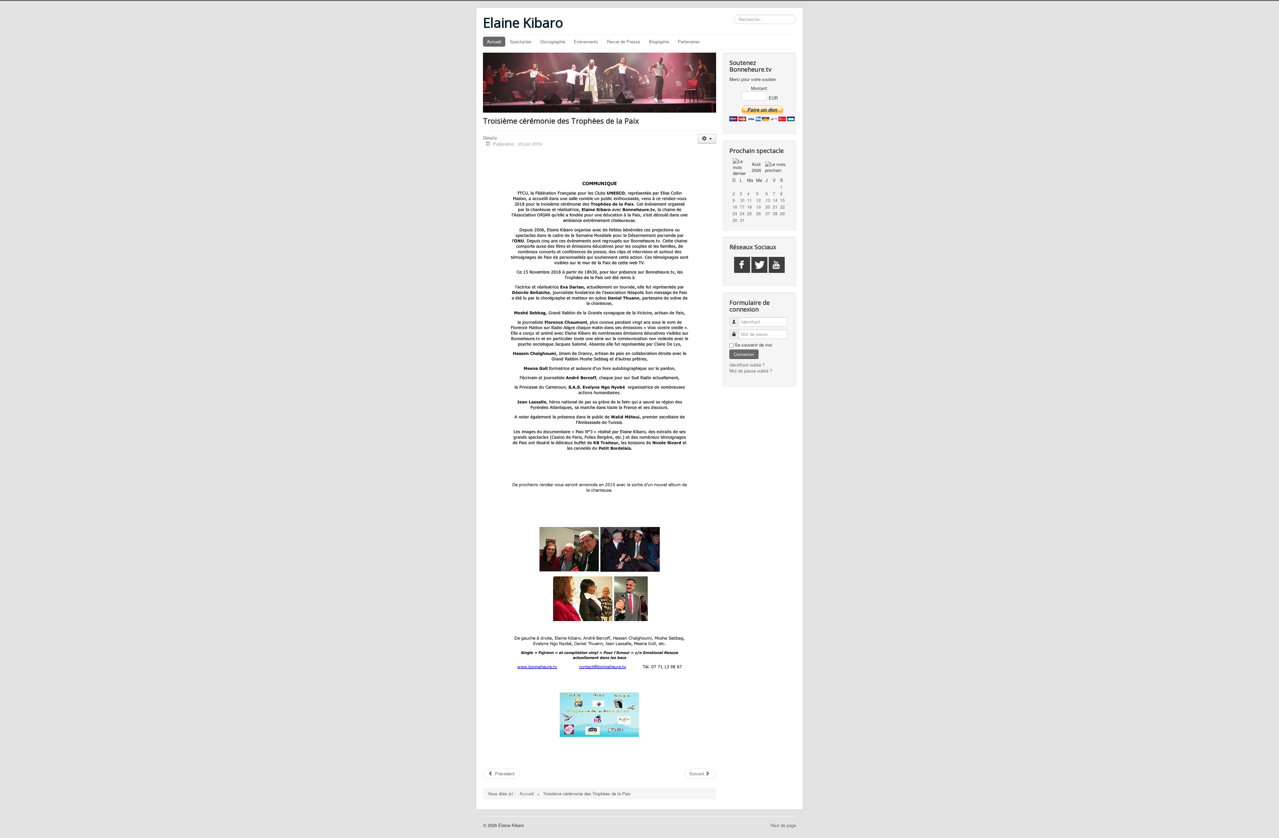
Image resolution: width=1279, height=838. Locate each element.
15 (782, 200)
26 (758, 213)
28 (775, 213)
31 (742, 220)
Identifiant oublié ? (747, 365)
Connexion (744, 354)
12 (758, 200)
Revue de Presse (623, 41)
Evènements (586, 41)
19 (758, 207)
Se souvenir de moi (753, 345)
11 (749, 200)
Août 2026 (756, 167)
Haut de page (783, 825)
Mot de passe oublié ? (750, 371)
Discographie (552, 41)
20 (767, 207)
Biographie (659, 41)
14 (775, 200)
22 (782, 207)
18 (749, 207)
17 (742, 207)
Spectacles (521, 41)
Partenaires (689, 41)
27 (767, 213)
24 (742, 213)
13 (767, 200)
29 (782, 213)
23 (734, 213)
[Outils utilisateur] (707, 139)
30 (734, 220)
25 (749, 213)
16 (734, 207)
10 (742, 200)
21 (775, 207)
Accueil (494, 41)
